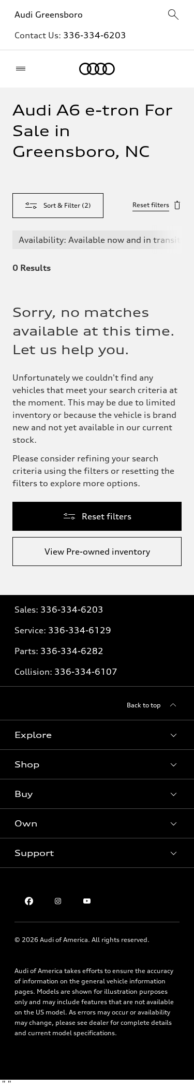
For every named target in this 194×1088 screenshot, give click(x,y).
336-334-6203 (94, 35)
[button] (97, 735)
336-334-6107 (85, 671)
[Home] (97, 69)
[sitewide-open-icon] (173, 15)
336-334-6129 (79, 630)
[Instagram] (57, 901)
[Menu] (23, 69)
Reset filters (150, 205)
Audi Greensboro (48, 14)
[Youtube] (86, 901)
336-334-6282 (71, 651)
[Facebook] (28, 901)
